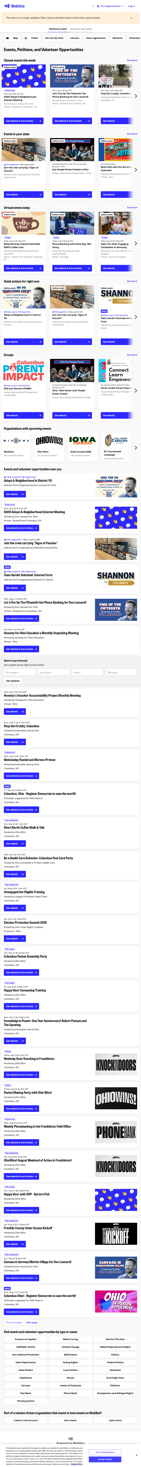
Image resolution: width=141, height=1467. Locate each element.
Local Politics (70, 1370)
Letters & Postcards (70, 1385)
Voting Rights (70, 1362)
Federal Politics (115, 1362)
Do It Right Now (115, 1377)
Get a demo (70, 1420)
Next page (31, 1322)
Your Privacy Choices (105, 1452)
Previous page (14, 1322)
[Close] (137, 1455)
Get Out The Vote (115, 1339)
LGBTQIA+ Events (25, 1346)
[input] (98, 6)
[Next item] (136, 96)
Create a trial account (26, 1420)
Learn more (115, 1420)
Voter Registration (26, 1362)
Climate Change (70, 1346)
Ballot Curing (70, 1339)
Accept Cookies (105, 1459)
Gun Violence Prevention (25, 1354)
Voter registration (96, 38)
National (117, 38)
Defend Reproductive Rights (115, 1346)
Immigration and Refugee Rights (115, 1393)
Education (115, 1370)
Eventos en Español (25, 1339)
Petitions (115, 1385)
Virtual (70, 1377)
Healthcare (26, 1377)
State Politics (26, 1370)
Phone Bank (70, 1393)
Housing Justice (25, 1400)
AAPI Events (70, 1354)
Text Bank (25, 1393)
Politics (115, 1354)
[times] (131, 17)
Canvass (74, 38)
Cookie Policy (76, 1464)
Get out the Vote (54, 38)
